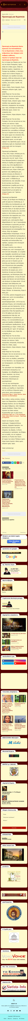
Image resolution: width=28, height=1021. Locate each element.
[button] (1, 5)
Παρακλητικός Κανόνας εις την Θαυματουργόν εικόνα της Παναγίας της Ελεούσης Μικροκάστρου (7, 503)
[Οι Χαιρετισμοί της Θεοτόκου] (6, 635)
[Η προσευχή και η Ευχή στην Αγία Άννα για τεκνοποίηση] (7, 475)
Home (5, 1018)
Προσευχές (11, 14)
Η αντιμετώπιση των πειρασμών (16, 640)
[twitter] (8, 663)
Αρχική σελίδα (5, 14)
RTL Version (21, 1018)
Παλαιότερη (22, 532)
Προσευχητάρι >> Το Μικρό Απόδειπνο (12, 627)
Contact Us (15, 1018)
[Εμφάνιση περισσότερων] (23, 463)
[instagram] (20, 661)
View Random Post (14, 541)
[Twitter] (12, 463)
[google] (8, 666)
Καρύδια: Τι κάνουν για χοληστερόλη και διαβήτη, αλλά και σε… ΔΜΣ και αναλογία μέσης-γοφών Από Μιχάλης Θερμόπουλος (7, 707)
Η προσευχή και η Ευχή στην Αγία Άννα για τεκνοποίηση (7, 481)
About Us (10, 1018)
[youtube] (20, 663)
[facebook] (8, 661)
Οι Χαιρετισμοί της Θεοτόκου (18, 633)
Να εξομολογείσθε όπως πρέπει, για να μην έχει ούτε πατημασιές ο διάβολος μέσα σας (7, 727)
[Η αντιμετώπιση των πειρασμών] (6, 642)
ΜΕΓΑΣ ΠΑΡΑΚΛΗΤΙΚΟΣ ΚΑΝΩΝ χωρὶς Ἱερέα (17, 647)
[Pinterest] (18, 463)
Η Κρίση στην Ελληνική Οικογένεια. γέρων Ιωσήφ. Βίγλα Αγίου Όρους (20, 726)
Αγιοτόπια (18, 1016)
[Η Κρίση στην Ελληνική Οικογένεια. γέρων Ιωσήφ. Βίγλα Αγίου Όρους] (20, 719)
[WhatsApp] (15, 463)
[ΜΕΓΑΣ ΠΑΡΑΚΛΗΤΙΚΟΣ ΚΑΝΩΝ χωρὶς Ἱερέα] (6, 648)
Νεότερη (4, 532)
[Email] (21, 463)
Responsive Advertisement (14, 27)
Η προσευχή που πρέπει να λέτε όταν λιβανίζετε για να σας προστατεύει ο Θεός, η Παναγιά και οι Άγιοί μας (20, 483)
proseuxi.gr (10, 448)
